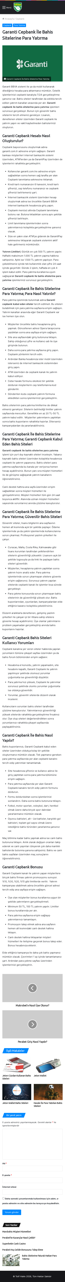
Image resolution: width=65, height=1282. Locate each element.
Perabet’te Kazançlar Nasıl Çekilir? (18, 1237)
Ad (4, 1163)
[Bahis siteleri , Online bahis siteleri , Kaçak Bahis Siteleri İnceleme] (18, 7)
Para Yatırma (19, 25)
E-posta (7, 1175)
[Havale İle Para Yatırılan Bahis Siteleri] (48, 1092)
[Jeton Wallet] (48, 1064)
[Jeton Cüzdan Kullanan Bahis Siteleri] (16, 1064)
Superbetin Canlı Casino (14, 1243)
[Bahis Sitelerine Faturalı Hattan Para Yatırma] (11, 1260)
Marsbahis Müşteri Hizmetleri (16, 1231)
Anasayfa (9, 19)
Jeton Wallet (40, 1075)
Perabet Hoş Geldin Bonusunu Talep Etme (22, 1250)
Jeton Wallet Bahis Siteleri (15, 1103)
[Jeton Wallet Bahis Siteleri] (16, 1092)
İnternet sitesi (9, 1187)
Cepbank (20, 19)
